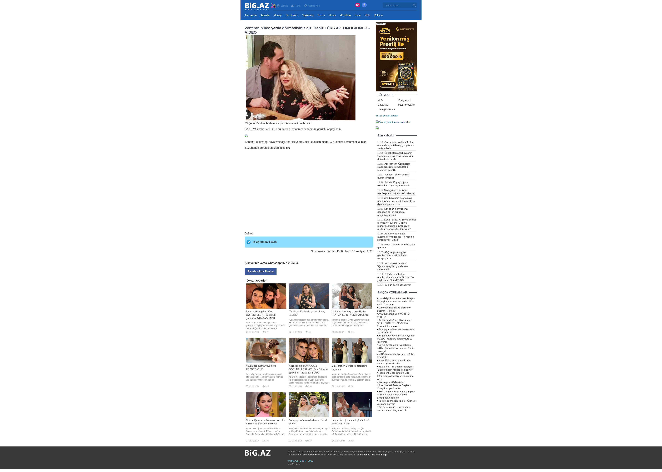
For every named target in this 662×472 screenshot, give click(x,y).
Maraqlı (278, 15)
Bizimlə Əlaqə (379, 454)
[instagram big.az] (357, 5)
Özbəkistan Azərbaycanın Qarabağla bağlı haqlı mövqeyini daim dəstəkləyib (395, 155)
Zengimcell (404, 100)
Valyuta (284, 6)
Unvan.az (383, 104)
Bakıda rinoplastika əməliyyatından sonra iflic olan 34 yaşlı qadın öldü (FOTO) (395, 277)
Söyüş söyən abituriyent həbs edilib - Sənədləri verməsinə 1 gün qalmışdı (395, 347)
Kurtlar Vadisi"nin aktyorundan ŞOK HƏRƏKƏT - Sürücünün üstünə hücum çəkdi (394, 323)
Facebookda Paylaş (261, 271)
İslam (357, 15)
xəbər (261, 129)
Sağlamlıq (307, 15)
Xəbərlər (265, 15)
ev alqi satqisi (390, 115)
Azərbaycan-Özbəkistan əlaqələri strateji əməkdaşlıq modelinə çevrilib (393, 166)
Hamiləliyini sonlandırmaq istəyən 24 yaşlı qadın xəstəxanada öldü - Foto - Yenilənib (396, 301)
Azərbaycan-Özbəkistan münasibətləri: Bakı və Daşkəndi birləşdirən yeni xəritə (394, 385)
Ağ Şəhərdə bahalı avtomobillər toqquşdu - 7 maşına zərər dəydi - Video (395, 236)
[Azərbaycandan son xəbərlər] (393, 121)
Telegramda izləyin (264, 241)
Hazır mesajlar (406, 104)
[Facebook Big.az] (364, 5)
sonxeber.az (363, 454)
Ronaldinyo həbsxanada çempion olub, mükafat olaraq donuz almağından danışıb (396, 394)
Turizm (321, 15)
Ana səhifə (251, 15)
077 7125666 (290, 263)
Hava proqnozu (386, 109)
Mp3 (366, 15)
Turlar (379, 115)
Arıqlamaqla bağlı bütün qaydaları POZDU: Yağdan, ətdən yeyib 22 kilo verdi (396, 338)
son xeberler (310, 454)
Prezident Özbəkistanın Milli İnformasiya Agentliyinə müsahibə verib (395, 375)
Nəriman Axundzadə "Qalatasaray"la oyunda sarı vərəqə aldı (392, 266)
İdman (332, 15)
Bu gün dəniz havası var (397, 284)
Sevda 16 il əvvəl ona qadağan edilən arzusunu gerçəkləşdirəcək (392, 211)
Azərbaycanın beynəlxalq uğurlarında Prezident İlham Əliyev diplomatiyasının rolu (396, 200)
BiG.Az (249, 233)
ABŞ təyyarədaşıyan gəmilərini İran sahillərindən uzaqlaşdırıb (392, 255)
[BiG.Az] (260, 6)
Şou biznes (292, 15)
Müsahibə (345, 15)
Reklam (378, 15)
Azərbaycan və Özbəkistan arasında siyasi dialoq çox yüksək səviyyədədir (395, 145)
